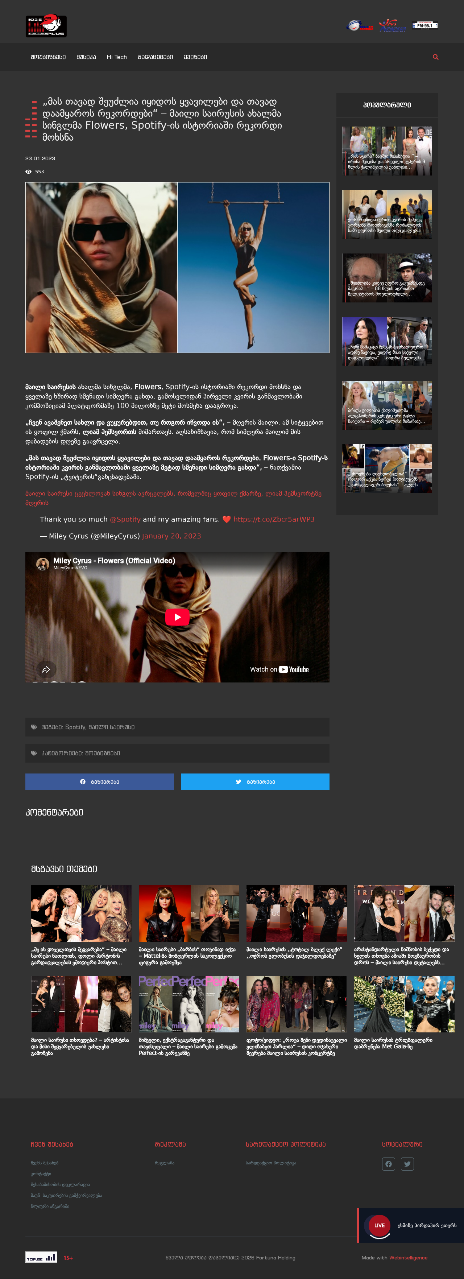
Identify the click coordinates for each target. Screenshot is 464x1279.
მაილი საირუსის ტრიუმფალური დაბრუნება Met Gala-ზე (393, 1043)
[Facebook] (388, 1164)
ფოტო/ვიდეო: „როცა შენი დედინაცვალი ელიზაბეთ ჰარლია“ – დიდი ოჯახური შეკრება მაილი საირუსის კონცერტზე (296, 1046)
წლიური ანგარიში (50, 1206)
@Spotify (125, 519)
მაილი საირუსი (111, 727)
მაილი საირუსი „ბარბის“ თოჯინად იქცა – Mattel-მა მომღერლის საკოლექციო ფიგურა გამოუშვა (187, 956)
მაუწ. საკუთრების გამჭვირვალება (66, 1195)
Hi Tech (117, 57)
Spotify (75, 727)
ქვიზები (195, 57)
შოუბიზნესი (48, 57)
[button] (99, 781)
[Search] (429, 57)
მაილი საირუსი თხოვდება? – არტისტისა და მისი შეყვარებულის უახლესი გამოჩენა (80, 1046)
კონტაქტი (41, 1173)
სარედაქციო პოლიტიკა (271, 1162)
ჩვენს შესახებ (44, 1162)
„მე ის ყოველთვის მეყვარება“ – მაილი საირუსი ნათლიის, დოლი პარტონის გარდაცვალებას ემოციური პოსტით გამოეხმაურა (79, 956)
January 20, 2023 (171, 536)
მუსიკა (86, 57)
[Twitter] (407, 1164)
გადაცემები (155, 57)
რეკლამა (164, 1162)
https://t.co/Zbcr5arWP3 (274, 519)
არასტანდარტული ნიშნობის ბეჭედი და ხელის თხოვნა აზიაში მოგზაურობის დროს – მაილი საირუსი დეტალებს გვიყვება (401, 956)
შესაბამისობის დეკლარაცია (60, 1184)
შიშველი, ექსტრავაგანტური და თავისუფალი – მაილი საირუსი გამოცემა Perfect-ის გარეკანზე (188, 1046)
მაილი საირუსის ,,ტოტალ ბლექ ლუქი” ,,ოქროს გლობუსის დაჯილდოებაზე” (294, 952)
